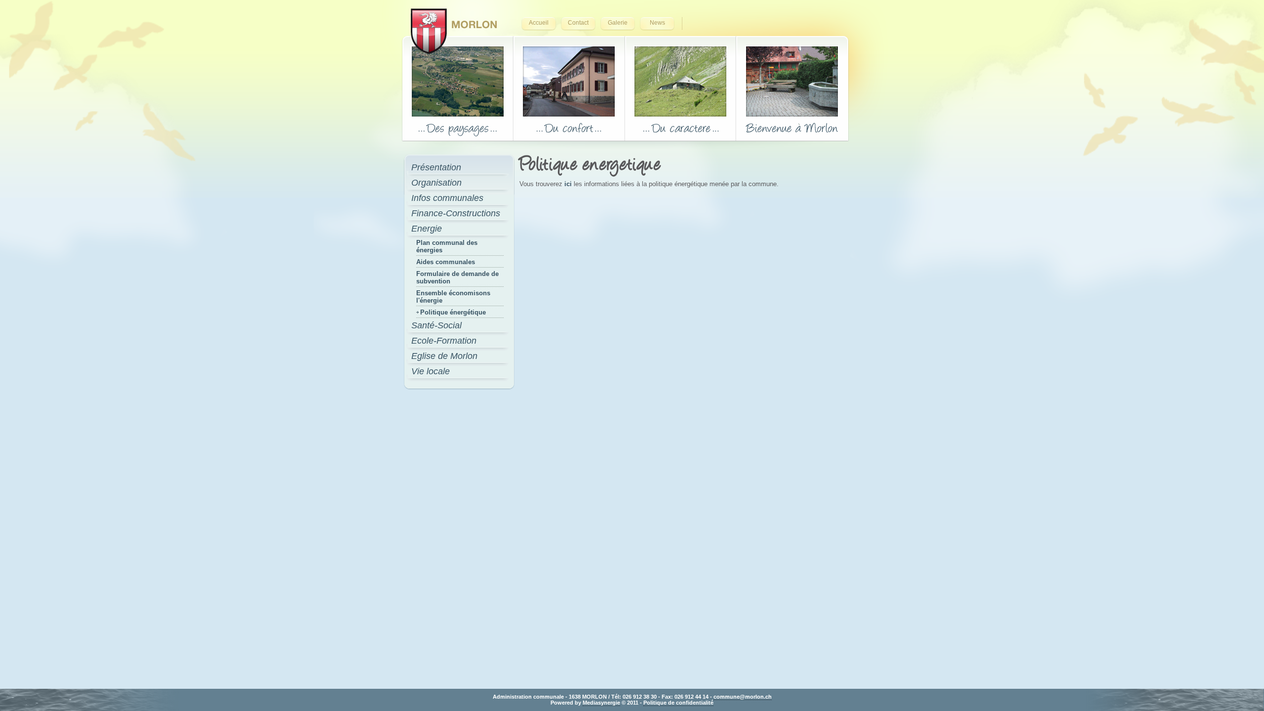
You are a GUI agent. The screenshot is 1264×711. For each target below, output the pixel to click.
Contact (578, 22)
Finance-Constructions (455, 213)
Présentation (436, 167)
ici (569, 184)
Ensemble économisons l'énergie (453, 296)
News (657, 22)
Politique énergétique (453, 312)
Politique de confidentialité (678, 703)
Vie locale (430, 371)
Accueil (539, 22)
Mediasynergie (601, 703)
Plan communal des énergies (446, 246)
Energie (426, 229)
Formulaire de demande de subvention (457, 277)
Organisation (436, 183)
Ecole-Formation (443, 341)
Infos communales (447, 198)
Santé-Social (436, 325)
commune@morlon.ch (742, 697)
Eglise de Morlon (444, 356)
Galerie (618, 22)
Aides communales (445, 262)
